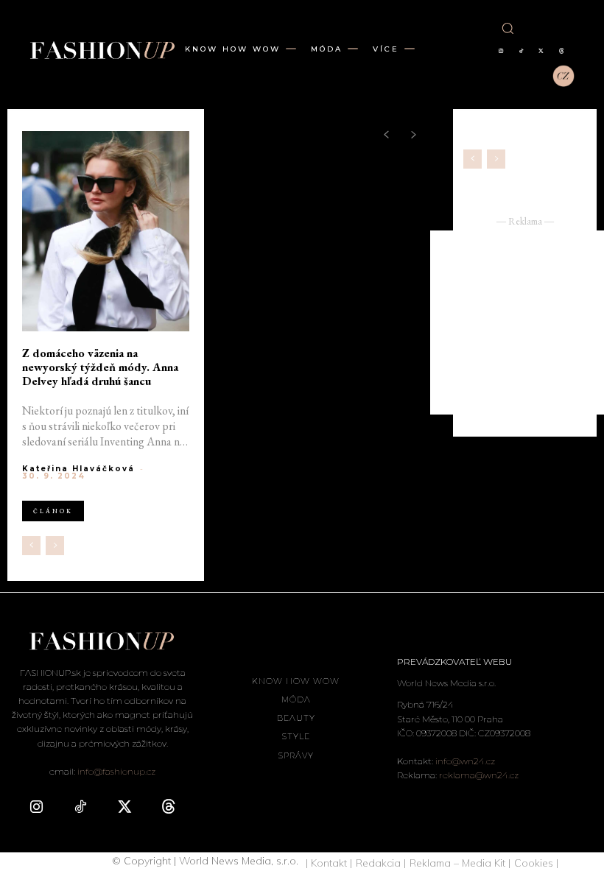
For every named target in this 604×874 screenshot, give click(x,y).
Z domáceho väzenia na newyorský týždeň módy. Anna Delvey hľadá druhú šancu (100, 367)
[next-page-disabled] (55, 545)
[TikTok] (520, 51)
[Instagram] (501, 51)
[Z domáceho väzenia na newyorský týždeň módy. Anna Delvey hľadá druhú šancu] (105, 231)
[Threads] (561, 51)
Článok (53, 511)
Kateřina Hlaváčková (78, 468)
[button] (507, 28)
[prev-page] (31, 545)
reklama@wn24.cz (479, 774)
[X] (541, 51)
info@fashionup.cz (116, 771)
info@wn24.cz (465, 760)
